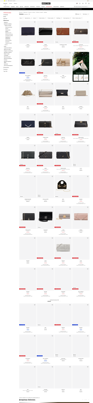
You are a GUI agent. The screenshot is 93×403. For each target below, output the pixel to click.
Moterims (5, 3)
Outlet (6, 0)
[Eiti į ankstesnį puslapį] (83, 400)
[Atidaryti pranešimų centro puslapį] (83, 3)
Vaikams (15, 3)
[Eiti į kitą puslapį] (89, 400)
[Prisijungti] (80, 3)
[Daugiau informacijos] (28, 48)
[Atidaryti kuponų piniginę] (77, 3)
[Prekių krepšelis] (89, 3)
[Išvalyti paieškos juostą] (88, 6)
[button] (78, 14)
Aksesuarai (25, 12)
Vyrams (10, 3)
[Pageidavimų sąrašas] (86, 3)
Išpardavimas (27, 18)
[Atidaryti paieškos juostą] (74, 6)
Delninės (45, 12)
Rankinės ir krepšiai (39, 12)
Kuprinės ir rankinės (32, 12)
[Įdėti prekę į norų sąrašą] (34, 22)
